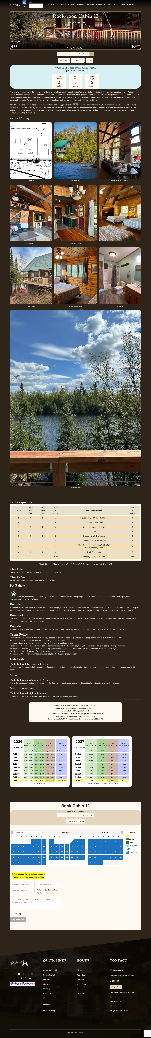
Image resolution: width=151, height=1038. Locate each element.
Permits (46, 980)
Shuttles (47, 984)
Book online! (78, 60)
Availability (63, 60)
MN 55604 (114, 981)
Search (31, 2)
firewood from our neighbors (85, 100)
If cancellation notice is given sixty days (26, 648)
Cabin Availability (50, 970)
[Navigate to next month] (122, 832)
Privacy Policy (15, 914)
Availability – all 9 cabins (75, 821)
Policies (46, 1004)
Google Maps (115, 987)
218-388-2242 (116, 1002)
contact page (38, 621)
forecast (24, 6)
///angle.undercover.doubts (122, 992)
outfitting (108, 610)
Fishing (46, 989)
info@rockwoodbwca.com (119, 1011)
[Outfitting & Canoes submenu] (73, 4)
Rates (89, 60)
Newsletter (48, 994)
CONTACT (118, 960)
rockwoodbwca (129, 618)
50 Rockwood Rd (117, 970)
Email (42, 893)
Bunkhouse (73, 696)
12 (91, 54)
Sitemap (80, 994)
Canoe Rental (49, 975)
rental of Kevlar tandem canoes (73, 608)
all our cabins (21, 105)
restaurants (14, 113)
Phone (52, 893)
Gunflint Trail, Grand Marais (122, 976)
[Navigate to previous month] (12, 832)
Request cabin (17, 919)
